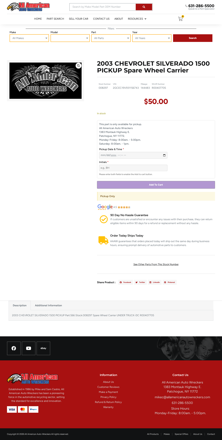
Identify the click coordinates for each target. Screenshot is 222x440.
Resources (135, 18)
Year (134, 32)
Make (13, 32)
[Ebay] (43, 348)
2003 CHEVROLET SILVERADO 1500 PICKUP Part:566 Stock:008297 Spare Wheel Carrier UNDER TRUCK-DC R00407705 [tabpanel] (83, 315)
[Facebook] (14, 348)
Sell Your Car (78, 18)
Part (93, 32)
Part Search (55, 18)
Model (54, 32)
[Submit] (144, 7)
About (118, 18)
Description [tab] (19, 305)
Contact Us (101, 18)
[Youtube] (28, 348)
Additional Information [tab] (48, 305)
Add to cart (156, 184)
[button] (78, 66)
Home (38, 18)
